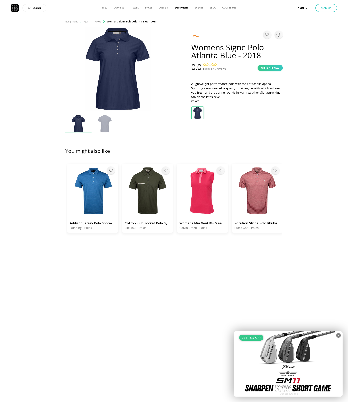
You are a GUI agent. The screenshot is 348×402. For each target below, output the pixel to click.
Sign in (302, 8)
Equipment (71, 21)
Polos (97, 21)
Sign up (326, 8)
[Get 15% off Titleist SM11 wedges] (288, 364)
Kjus (86, 21)
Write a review (270, 67)
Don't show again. (289, 393)
